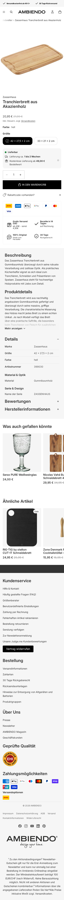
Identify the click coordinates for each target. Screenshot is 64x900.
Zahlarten (8, 674)
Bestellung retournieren (16, 623)
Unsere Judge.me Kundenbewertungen (25, 641)
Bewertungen (18, 401)
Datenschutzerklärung (27, 813)
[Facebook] (20, 826)
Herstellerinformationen (27, 409)
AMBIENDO (36, 805)
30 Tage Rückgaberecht (16, 680)
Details (11, 339)
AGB (43, 813)
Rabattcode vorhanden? (21, 194)
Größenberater (11, 600)
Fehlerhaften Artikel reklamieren (20, 618)
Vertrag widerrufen (18, 649)
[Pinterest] (44, 826)
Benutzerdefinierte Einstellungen (21, 606)
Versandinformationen (15, 668)
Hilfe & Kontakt (11, 588)
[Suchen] (11, 12)
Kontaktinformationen (13, 818)
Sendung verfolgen (13, 629)
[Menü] (4, 12)
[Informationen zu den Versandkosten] (58, 160)
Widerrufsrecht (33, 818)
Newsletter (9, 725)
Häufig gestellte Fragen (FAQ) (19, 594)
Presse (6, 720)
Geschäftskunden (12, 737)
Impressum (8, 813)
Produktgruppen (12, 701)
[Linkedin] (38, 826)
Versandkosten (28, 121)
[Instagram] (26, 826)
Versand (51, 813)
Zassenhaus (9, 97)
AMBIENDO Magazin (14, 731)
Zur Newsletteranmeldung (17, 635)
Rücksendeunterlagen (15, 686)
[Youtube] (32, 826)
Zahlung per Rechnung (15, 612)
